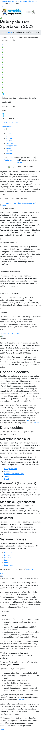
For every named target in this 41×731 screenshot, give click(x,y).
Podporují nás (11, 146)
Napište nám (7, 127)
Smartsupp (8, 565)
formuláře (36, 423)
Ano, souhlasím (12, 203)
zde (27, 420)
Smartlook (8, 563)
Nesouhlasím (23, 203)
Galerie (10, 32)
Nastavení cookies (11, 160)
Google (7, 555)
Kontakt (9, 153)
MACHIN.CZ (20, 162)
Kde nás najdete (30, 1)
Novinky (9, 151)
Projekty (9, 141)
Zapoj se (9, 143)
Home (4, 32)
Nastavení (32, 203)
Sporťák (9, 138)
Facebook (8, 552)
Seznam (7, 560)
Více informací (5, 333)
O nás (8, 136)
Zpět (2, 573)
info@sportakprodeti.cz (12, 1)
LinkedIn (7, 557)
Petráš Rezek (31, 569)
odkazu (22, 700)
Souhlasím (16, 333)
